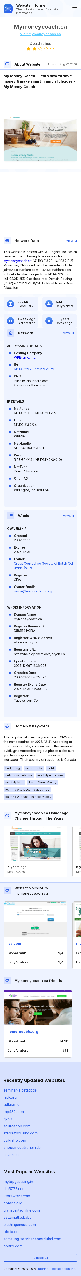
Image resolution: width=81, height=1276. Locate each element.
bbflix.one (12, 1231)
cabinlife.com (15, 1140)
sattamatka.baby (18, 1217)
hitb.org (10, 1097)
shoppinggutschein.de (22, 1147)
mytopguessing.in (18, 1181)
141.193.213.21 (44, 369)
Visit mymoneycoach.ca (40, 34)
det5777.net (13, 1188)
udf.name (11, 1104)
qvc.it (8, 1119)
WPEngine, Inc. (25, 357)
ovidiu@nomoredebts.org (33, 591)
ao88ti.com (13, 1246)
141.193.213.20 (24, 369)
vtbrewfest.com (17, 1196)
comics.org (13, 1203)
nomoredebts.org (22, 1031)
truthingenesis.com (20, 1224)
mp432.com (14, 1111)
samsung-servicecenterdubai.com (32, 1239)
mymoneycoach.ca (18, 261)
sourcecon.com (17, 1126)
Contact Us (40, 1257)
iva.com (14, 943)
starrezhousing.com (21, 1133)
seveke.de (12, 1154)
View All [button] (71, 240)
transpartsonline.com (22, 1210)
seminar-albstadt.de (20, 1090)
